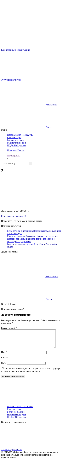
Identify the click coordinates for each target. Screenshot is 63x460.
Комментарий (9, 328)
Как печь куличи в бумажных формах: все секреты (32, 236)
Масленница (51, 276)
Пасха (48, 299)
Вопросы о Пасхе (15, 140)
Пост (48, 127)
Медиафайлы (13, 155)
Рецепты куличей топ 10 (13, 216)
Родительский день (16, 142)
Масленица (51, 104)
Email (4, 357)
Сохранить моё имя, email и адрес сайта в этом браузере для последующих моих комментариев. (30, 369)
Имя (4, 352)
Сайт (3, 363)
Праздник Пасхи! (15, 150)
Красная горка (14, 137)
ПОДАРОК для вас (16, 145)
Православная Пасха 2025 (20, 135)
